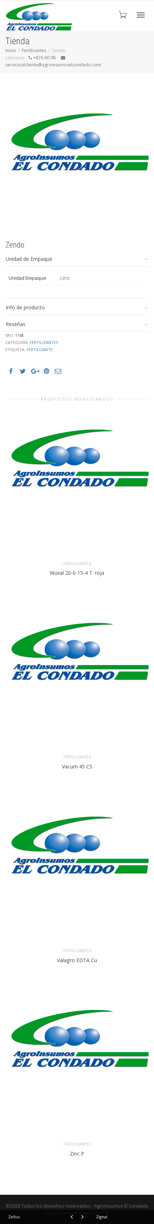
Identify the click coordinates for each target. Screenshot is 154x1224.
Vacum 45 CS (77, 766)
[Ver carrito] (122, 14)
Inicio (10, 50)
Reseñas (15, 324)
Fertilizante (40, 349)
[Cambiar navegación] (141, 15)
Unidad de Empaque (29, 258)
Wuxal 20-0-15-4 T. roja (77, 572)
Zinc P (77, 1153)
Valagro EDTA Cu (77, 960)
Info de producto (25, 307)
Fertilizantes (34, 50)
